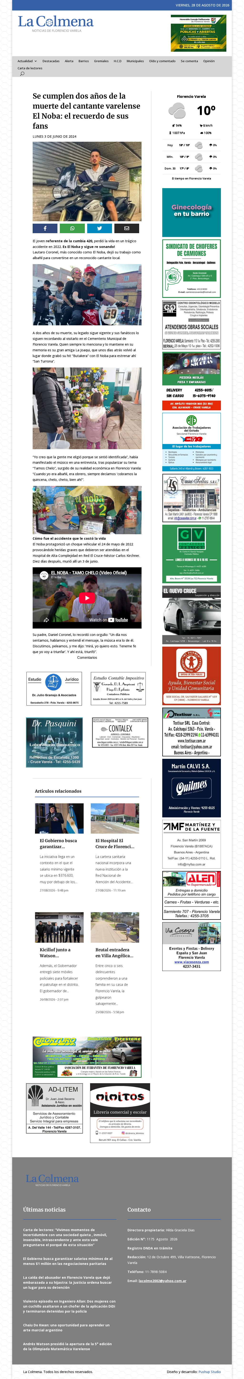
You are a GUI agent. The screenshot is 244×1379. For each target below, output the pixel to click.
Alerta (69, 61)
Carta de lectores (30, 68)
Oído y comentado (162, 61)
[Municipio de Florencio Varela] (191, 212)
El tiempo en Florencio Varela (191, 178)
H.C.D (118, 61)
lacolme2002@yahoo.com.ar (162, 1280)
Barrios (84, 61)
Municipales (135, 61)
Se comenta (189, 61)
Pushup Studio (209, 1371)
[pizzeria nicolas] (191, 381)
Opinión (209, 61)
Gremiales (101, 61)
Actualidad (25, 61)
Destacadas (51, 61)
